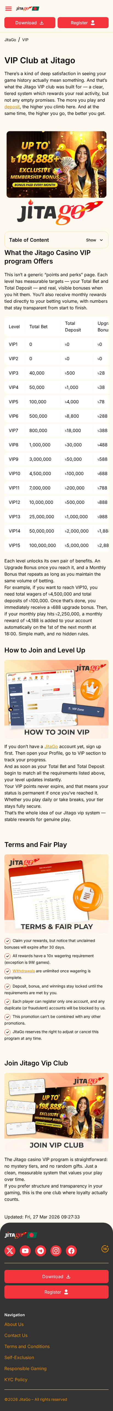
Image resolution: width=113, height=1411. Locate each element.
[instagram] (55, 1250)
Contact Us (15, 1335)
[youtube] (25, 1250)
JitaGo (10, 39)
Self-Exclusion (19, 1357)
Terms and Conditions (27, 1346)
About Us (14, 1324)
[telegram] (40, 1250)
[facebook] (71, 1250)
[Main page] (27, 8)
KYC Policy (15, 1379)
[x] (9, 1250)
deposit (12, 106)
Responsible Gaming (25, 1368)
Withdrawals (24, 970)
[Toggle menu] (8, 8)
